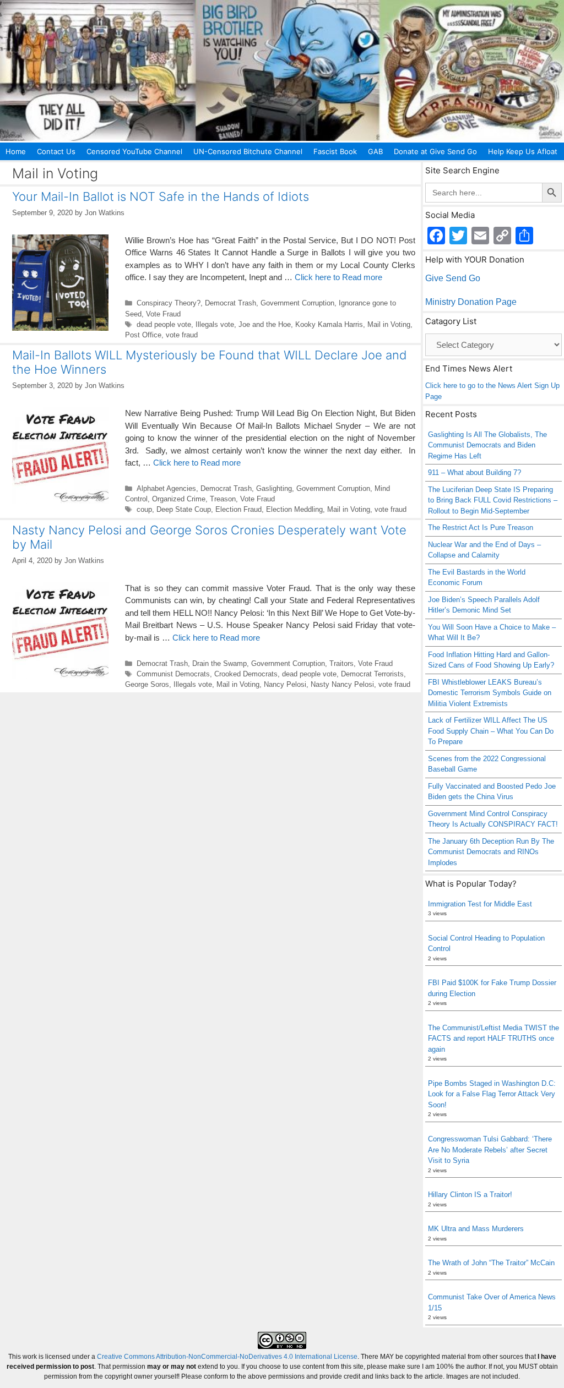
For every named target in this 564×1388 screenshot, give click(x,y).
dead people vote (164, 324)
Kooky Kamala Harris (329, 324)
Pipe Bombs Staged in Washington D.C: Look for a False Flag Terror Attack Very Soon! (492, 1094)
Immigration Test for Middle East (480, 904)
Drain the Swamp (219, 663)
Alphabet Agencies (166, 488)
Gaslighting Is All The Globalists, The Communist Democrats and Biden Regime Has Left (487, 445)
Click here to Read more (338, 277)
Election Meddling (294, 509)
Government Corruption (297, 303)
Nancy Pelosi (285, 684)
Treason (223, 499)
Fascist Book (335, 151)
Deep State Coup (183, 509)
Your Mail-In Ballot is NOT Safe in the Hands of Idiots (160, 196)
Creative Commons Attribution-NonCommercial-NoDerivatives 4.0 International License (227, 1356)
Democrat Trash (230, 303)
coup (144, 509)
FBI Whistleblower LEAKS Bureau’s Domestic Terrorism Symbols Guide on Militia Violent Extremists (489, 693)
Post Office (143, 335)
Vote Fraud (163, 314)
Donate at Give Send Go (435, 151)
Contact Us (56, 151)
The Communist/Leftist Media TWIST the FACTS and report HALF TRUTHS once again (493, 1038)
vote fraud (182, 335)
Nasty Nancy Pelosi (342, 684)
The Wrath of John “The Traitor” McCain (491, 1263)
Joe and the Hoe (264, 324)
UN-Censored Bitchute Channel (247, 151)
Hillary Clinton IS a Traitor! (470, 1194)
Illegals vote (215, 324)
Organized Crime (178, 499)
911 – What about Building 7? (474, 472)
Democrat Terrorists (372, 674)
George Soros (147, 684)
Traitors (341, 663)
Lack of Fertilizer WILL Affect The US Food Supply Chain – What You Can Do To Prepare (491, 731)
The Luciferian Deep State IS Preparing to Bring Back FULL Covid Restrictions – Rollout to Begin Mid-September (492, 500)
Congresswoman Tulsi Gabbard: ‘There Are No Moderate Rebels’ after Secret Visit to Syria (490, 1150)
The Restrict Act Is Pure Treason (480, 527)
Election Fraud (238, 509)
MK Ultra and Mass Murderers (476, 1229)
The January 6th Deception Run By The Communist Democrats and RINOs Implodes (491, 852)
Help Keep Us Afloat (522, 151)
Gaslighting (274, 488)
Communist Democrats (173, 674)
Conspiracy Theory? (168, 303)
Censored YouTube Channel (134, 151)
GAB (375, 151)
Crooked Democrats (246, 674)
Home (16, 151)
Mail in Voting (388, 324)
